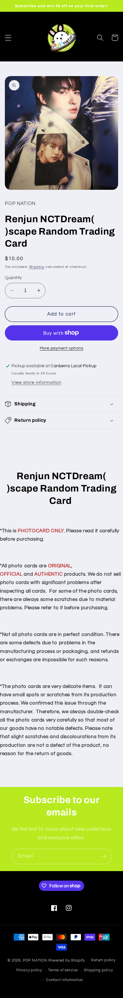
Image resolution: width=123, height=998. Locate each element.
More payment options (62, 348)
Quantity (13, 278)
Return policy (103, 960)
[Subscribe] (104, 856)
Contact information (64, 980)
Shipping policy (98, 970)
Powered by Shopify (66, 960)
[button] (8, 37)
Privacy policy (29, 970)
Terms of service (63, 970)
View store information (36, 382)
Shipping (36, 266)
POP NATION (35, 960)
